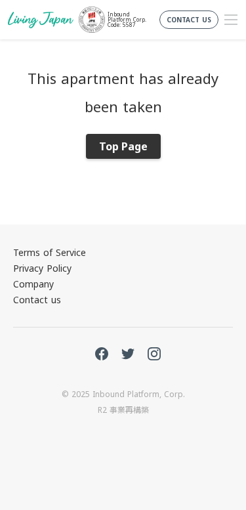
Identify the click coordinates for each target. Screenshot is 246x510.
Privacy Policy (42, 268)
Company (33, 284)
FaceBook (101, 353)
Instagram (154, 353)
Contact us (37, 299)
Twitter (127, 353)
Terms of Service (49, 252)
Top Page (123, 146)
